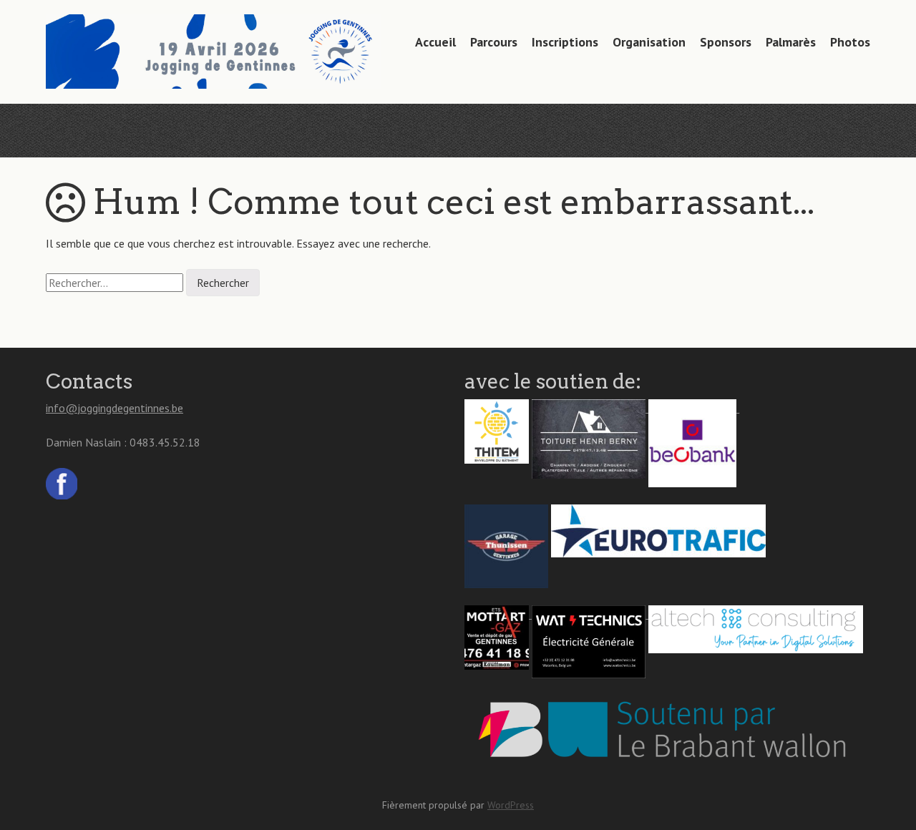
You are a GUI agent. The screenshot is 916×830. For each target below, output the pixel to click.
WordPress (510, 805)
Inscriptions (565, 42)
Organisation (649, 42)
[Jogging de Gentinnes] (213, 61)
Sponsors (725, 42)
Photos (850, 42)
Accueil (435, 42)
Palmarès (791, 42)
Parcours (493, 42)
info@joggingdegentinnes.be (114, 408)
